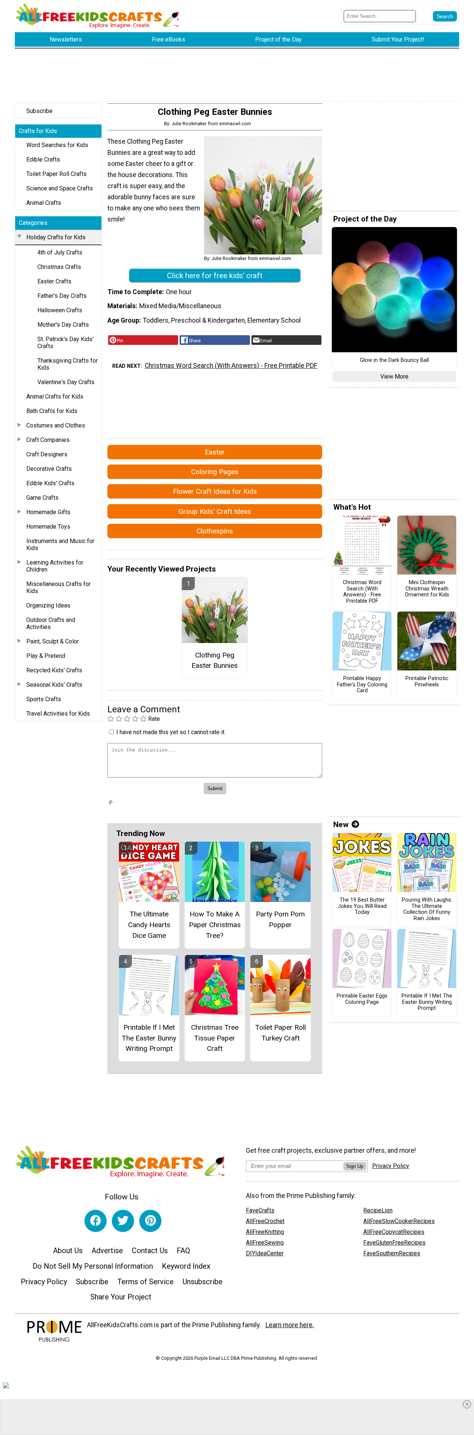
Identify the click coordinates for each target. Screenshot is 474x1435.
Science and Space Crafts (59, 188)
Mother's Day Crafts (63, 324)
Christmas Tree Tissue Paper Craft (214, 1038)
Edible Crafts (43, 159)
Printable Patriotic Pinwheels (426, 682)
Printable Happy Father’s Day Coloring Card (362, 685)
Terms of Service (145, 1281)
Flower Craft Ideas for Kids (215, 491)
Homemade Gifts (48, 512)
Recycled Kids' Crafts (54, 670)
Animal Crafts (43, 202)
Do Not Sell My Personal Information (93, 1266)
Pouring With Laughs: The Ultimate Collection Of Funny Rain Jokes (427, 909)
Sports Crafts (43, 699)
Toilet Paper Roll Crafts (56, 173)
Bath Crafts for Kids (51, 410)
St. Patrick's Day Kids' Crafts (65, 343)
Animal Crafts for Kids (54, 396)
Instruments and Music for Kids (60, 544)
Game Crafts (42, 497)
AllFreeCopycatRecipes (393, 1231)
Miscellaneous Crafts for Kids (58, 587)
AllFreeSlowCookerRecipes (399, 1221)
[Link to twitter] (123, 1221)
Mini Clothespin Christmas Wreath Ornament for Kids (427, 589)
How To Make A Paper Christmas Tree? (215, 925)
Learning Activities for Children (54, 566)
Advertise (107, 1250)
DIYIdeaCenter (265, 1253)
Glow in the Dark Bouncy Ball (394, 360)
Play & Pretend (45, 655)
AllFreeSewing (265, 1242)
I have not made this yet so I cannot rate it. (171, 732)
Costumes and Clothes (55, 425)
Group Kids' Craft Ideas (214, 511)
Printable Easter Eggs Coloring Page (362, 999)
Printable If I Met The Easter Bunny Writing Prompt (149, 1038)
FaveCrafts (260, 1210)
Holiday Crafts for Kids (56, 237)
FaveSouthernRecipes (391, 1253)
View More (394, 376)
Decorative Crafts (49, 468)
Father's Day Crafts (62, 295)
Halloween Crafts (59, 310)
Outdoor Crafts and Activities (50, 623)
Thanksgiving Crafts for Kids (67, 364)
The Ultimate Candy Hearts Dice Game (149, 925)
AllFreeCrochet (265, 1221)
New (340, 824)
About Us (68, 1250)
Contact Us (150, 1250)
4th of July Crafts (59, 252)
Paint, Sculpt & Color (52, 641)
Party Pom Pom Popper (280, 919)
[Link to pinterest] (150, 1221)
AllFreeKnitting (265, 1231)
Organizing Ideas (48, 605)
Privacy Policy (44, 1281)
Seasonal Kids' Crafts (54, 684)
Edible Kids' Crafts (50, 483)
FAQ (183, 1250)
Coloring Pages (214, 471)
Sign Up (354, 1166)
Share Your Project (120, 1296)
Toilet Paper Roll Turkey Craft (280, 1032)
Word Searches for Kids (57, 145)
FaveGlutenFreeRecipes (394, 1242)
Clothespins (215, 531)
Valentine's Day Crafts (65, 382)
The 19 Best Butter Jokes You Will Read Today (362, 906)
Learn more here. (290, 1325)
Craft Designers (46, 454)
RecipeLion (378, 1210)
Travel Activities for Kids (58, 713)
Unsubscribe (203, 1281)
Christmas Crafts (59, 266)
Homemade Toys (48, 526)
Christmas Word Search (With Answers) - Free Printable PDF (231, 365)
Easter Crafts (54, 281)
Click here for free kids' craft (215, 275)
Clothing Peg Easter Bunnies (214, 660)
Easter (215, 452)
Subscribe (39, 110)
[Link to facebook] (95, 1221)
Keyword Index (186, 1266)
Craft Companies (48, 439)
